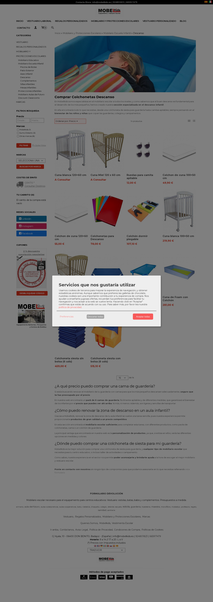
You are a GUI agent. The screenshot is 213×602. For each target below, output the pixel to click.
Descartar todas (95, 316)
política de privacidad (70, 307)
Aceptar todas (143, 316)
